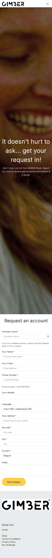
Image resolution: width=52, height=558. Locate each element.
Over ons (6, 533)
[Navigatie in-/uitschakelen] (47, 3)
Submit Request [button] (14, 481)
